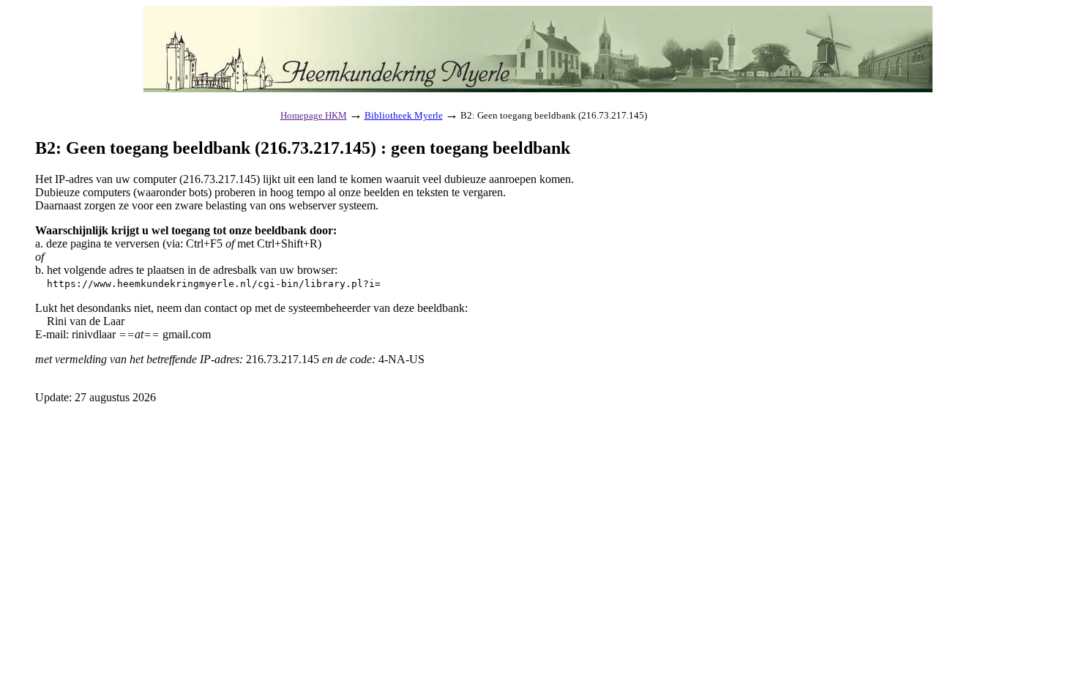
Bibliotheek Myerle (404, 115)
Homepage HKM (313, 115)
